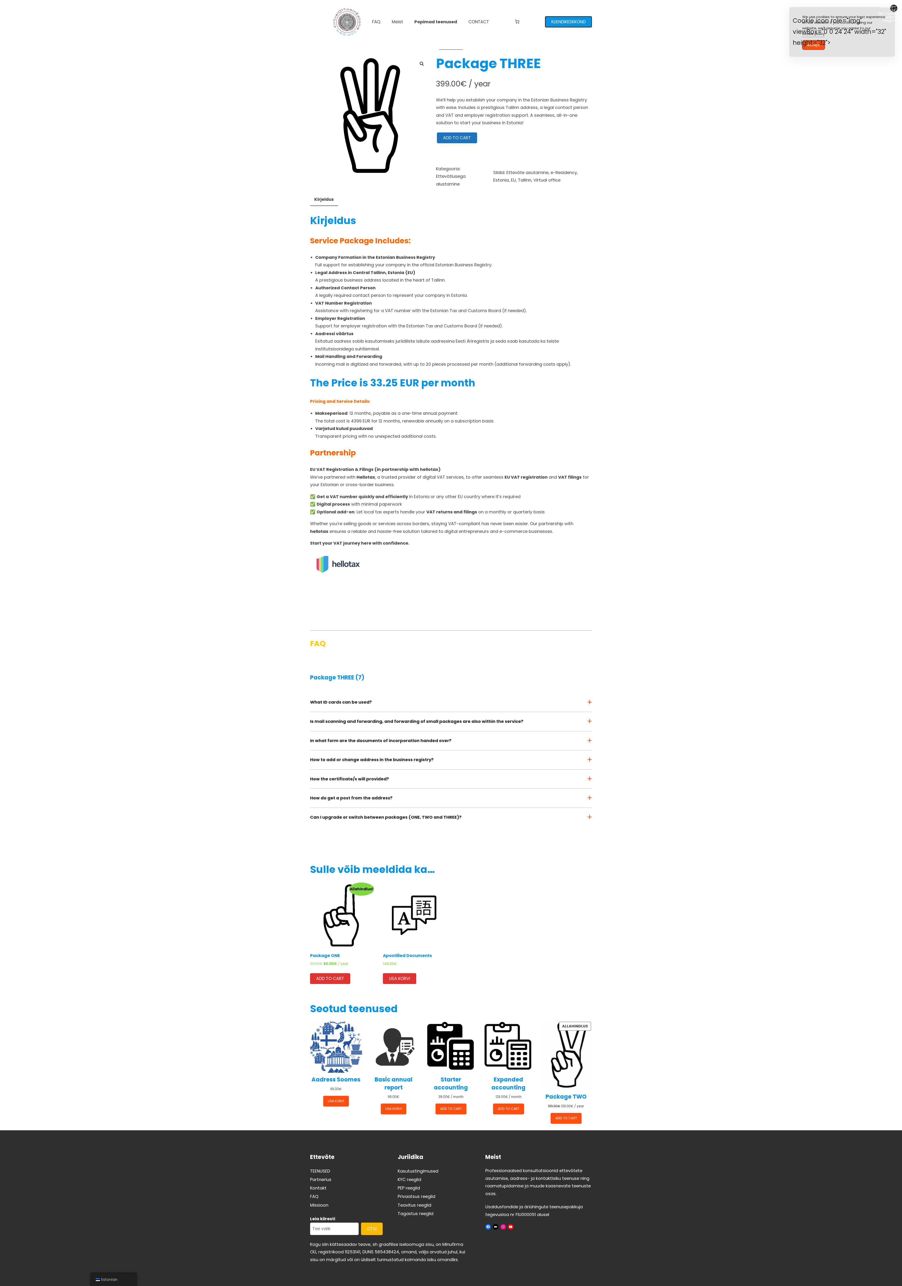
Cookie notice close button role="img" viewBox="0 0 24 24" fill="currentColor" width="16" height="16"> (893, 8)
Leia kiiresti (322, 1219)
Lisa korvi (399, 978)
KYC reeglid (409, 1179)
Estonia (501, 180)
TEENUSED (320, 1171)
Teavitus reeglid (414, 1205)
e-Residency (564, 172)
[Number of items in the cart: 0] (517, 21)
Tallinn (524, 180)
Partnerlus (320, 1179)
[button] (422, 64)
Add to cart (457, 138)
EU (513, 180)
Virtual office (546, 180)
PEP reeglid (409, 1188)
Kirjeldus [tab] (324, 199)
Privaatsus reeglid (416, 1196)
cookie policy (813, 33)
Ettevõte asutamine (527, 172)
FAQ (314, 1196)
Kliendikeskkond (568, 22)
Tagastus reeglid (415, 1213)
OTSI (372, 1229)
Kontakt (318, 1188)
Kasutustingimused (418, 1171)
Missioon (319, 1205)
